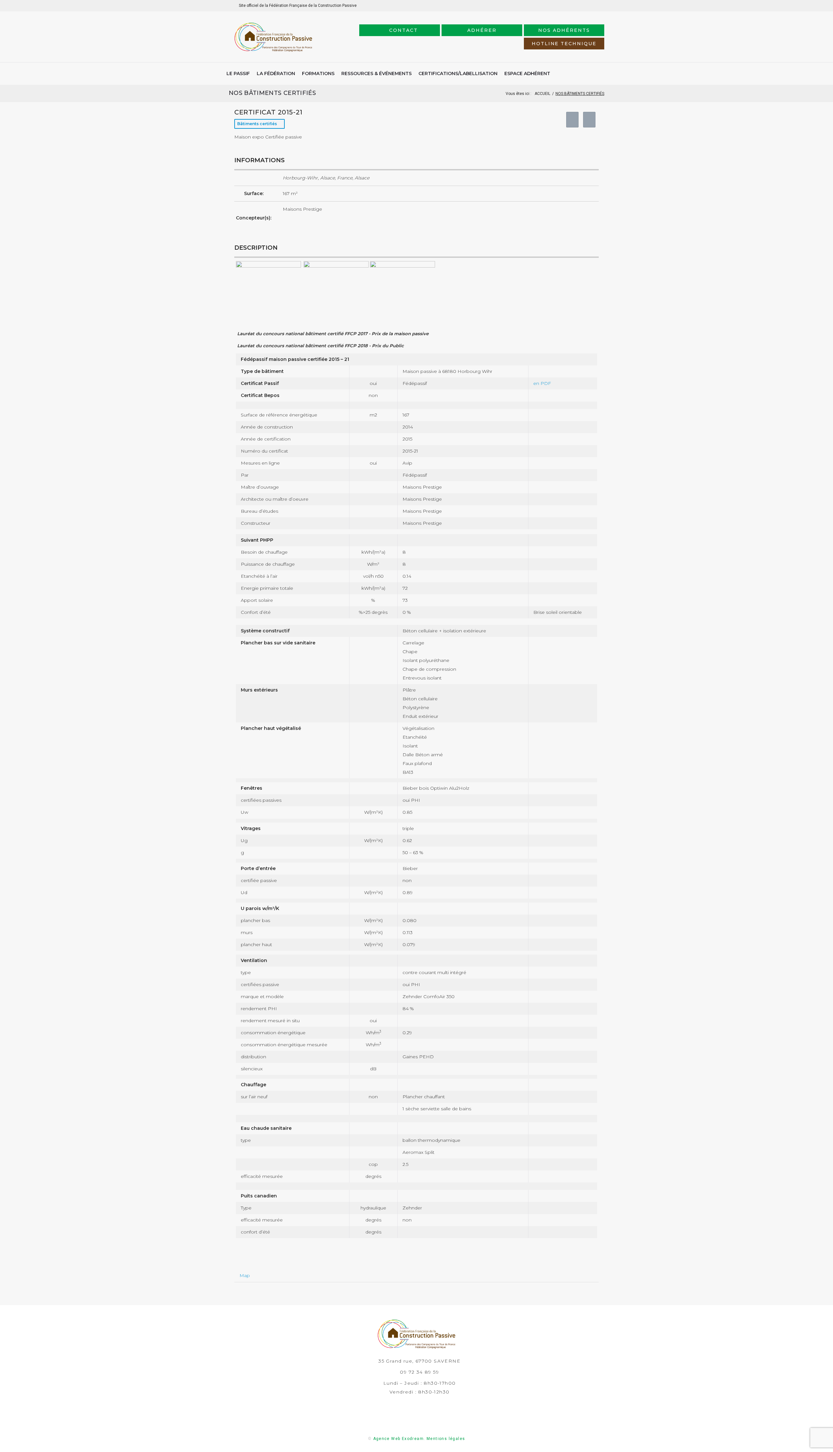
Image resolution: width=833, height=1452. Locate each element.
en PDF (542, 383)
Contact (403, 30)
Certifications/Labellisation (458, 73)
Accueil (542, 93)
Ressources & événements (376, 73)
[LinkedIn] (578, 5)
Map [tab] (244, 1275)
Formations (318, 73)
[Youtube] (599, 5)
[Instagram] (589, 5)
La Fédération (276, 73)
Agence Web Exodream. (399, 1438)
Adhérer (482, 30)
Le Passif (238, 73)
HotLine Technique (564, 43)
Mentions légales (446, 1438)
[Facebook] (568, 5)
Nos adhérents (564, 30)
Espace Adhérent (527, 73)
